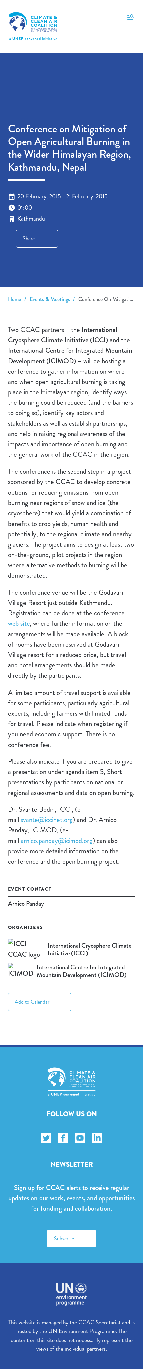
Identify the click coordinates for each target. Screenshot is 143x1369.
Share (29, 238)
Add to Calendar (32, 1002)
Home (14, 299)
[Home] (33, 26)
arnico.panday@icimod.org (57, 841)
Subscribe (64, 1238)
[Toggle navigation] (130, 17)
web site (19, 623)
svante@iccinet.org (47, 820)
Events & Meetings (50, 299)
